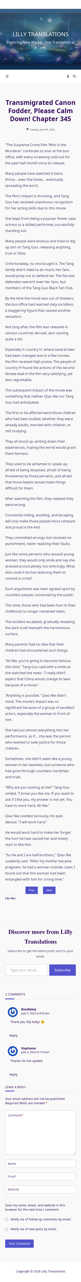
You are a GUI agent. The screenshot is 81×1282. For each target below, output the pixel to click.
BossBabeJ (28, 1009)
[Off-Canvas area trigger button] (7, 76)
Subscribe (62, 970)
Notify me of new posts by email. (34, 1229)
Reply (13, 1035)
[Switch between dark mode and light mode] (68, 76)
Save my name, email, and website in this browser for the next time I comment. (35, 1207)
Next (49, 890)
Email (12, 1176)
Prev (31, 890)
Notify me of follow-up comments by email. (41, 1219)
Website (13, 1189)
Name (12, 1163)
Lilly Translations (40, 34)
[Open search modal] (74, 76)
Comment (15, 1115)
